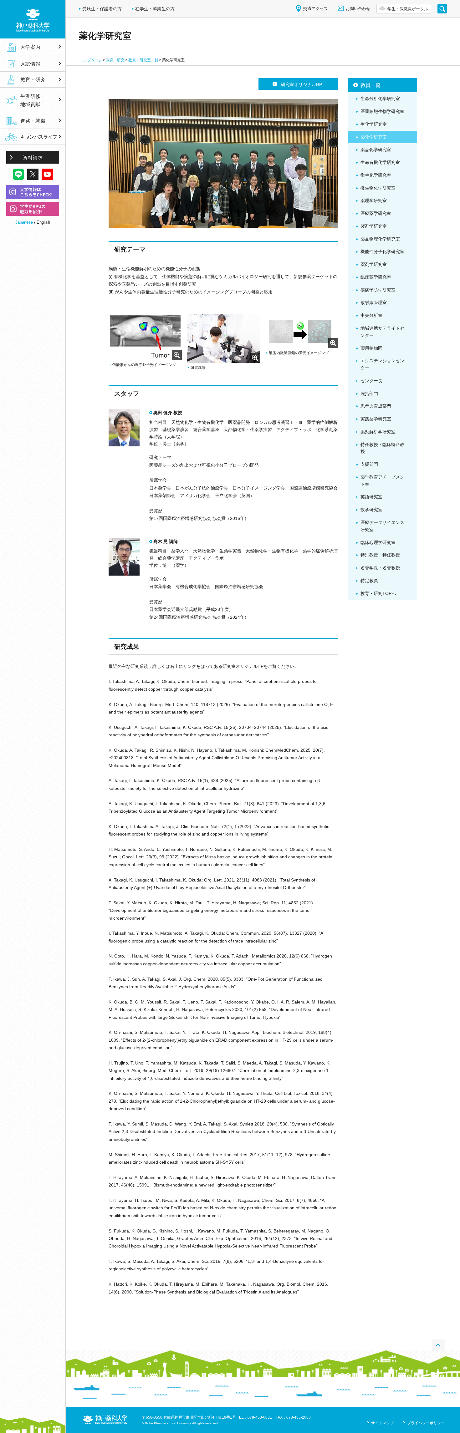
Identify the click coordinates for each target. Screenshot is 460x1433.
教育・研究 (115, 60)
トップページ (90, 60)
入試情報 (30, 64)
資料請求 (33, 157)
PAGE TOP (438, 1344)
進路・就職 (32, 121)
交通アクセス (315, 8)
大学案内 (30, 47)
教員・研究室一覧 (143, 60)
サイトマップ (382, 1423)
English (43, 222)
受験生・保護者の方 (102, 8)
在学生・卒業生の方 (155, 8)
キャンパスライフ (38, 137)
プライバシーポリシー (426, 1423)
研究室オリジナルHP (301, 84)
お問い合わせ (358, 8)
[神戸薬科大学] (32, 19)
